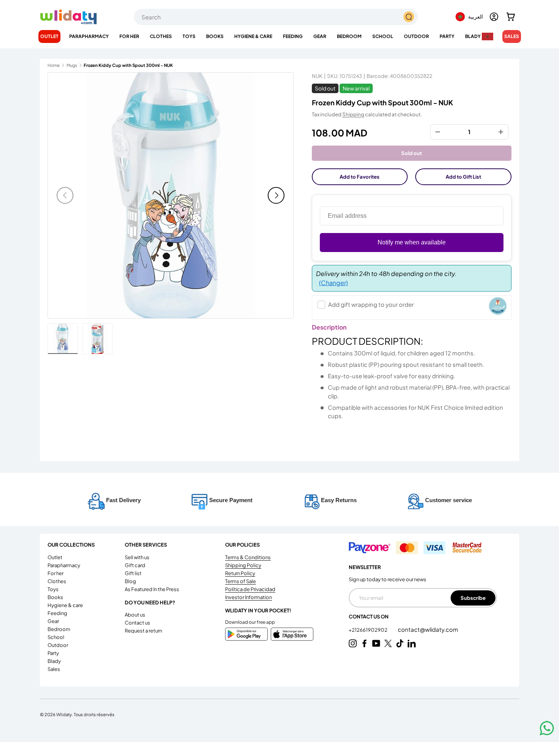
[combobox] (276, 17)
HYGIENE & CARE (253, 36)
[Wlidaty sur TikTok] (400, 643)
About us (135, 615)
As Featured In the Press (152, 589)
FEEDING (293, 36)
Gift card (135, 565)
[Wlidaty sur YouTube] (376, 643)
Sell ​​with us (137, 557)
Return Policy (240, 573)
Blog (130, 581)
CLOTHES (161, 36)
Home (54, 65)
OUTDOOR (416, 36)
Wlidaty (64, 714)
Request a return (143, 631)
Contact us (137, 623)
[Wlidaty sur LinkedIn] (412, 643)
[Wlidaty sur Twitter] (388, 643)
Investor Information (248, 597)
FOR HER (129, 36)
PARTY (447, 36)
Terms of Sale (240, 581)
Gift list (133, 573)
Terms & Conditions (248, 557)
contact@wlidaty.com (428, 629)
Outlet (49, 36)
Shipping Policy (243, 565)
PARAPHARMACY (89, 36)
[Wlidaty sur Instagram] (353, 643)
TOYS (189, 36)
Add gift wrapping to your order (371, 304)
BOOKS (215, 36)
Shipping (353, 114)
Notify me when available (412, 242)
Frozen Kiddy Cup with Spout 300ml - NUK (126, 65)
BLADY (473, 36)
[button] (510, 16)
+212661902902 (368, 630)
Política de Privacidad (250, 589)
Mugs (72, 65)
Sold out (411, 153)
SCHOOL (382, 36)
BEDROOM (349, 36)
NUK (317, 76)
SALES (511, 36)
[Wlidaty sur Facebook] (364, 643)
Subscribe (473, 598)
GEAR (319, 36)
